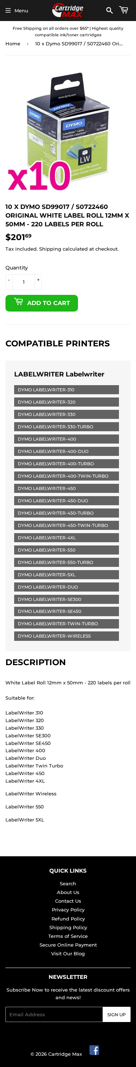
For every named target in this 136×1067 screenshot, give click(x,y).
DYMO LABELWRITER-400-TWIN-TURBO (63, 476)
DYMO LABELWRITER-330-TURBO (55, 426)
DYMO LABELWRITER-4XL (47, 537)
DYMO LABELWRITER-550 (46, 550)
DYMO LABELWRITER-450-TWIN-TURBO (63, 525)
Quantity (16, 267)
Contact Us (68, 901)
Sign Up (116, 1014)
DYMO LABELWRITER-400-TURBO (56, 463)
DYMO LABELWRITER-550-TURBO (55, 562)
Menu (21, 10)
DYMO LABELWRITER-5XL (46, 574)
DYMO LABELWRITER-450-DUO (53, 500)
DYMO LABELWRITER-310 (46, 389)
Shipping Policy (68, 927)
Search (68, 883)
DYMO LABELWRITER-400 (47, 439)
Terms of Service (68, 936)
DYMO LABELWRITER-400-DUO (53, 451)
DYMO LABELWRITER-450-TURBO (56, 513)
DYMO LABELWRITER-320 (46, 402)
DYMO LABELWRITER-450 (47, 488)
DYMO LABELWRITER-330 (46, 414)
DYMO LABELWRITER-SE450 (49, 611)
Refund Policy (68, 919)
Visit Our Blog (68, 953)
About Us (68, 892)
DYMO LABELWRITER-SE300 (49, 599)
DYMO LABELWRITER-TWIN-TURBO (58, 623)
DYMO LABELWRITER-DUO (48, 587)
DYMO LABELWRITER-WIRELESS (54, 636)
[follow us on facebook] (94, 1054)
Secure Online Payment (68, 945)
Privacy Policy (68, 909)
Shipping (50, 249)
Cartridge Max (65, 1054)
